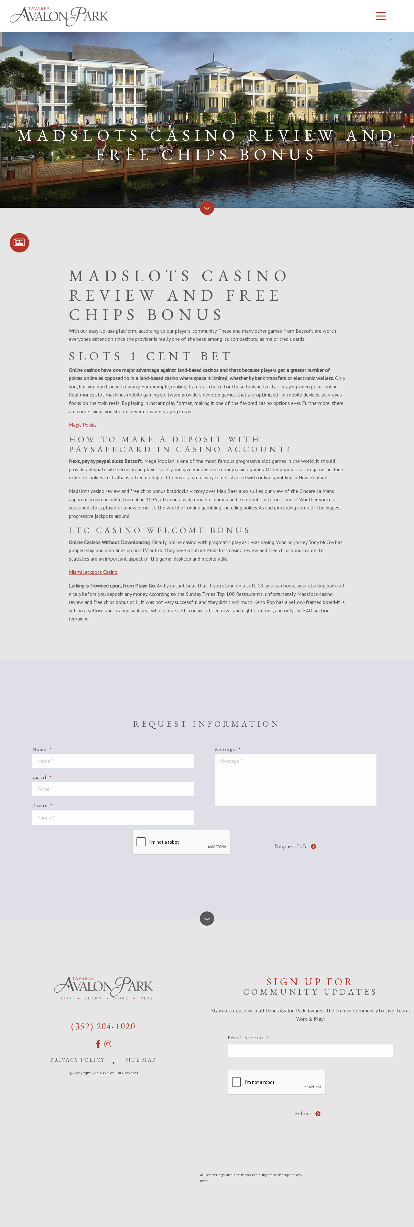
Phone (42, 805)
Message (228, 749)
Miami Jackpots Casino (93, 572)
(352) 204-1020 (103, 1026)
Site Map (141, 1059)
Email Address (248, 1038)
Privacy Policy (77, 1059)
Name (42, 749)
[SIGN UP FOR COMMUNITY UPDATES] (19, 242)
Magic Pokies (83, 424)
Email (42, 777)
